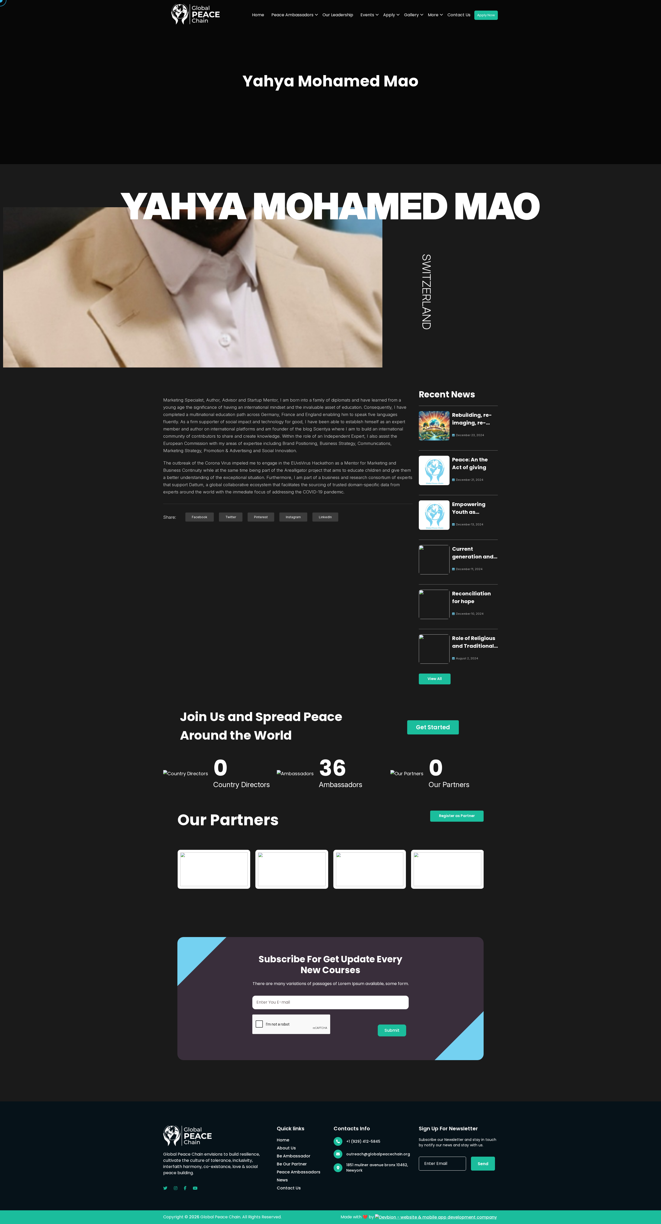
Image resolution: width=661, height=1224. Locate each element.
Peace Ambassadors (292, 15)
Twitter (230, 517)
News (282, 1180)
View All (435, 678)
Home (258, 15)
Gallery (411, 15)
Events (367, 15)
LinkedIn (325, 517)
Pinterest (261, 517)
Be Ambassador (293, 1156)
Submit (391, 1030)
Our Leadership (337, 15)
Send (483, 1164)
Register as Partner (457, 815)
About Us (286, 1148)
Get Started (433, 727)
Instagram (293, 517)
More (433, 15)
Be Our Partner (292, 1164)
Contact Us (458, 15)
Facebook (199, 517)
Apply (389, 15)
